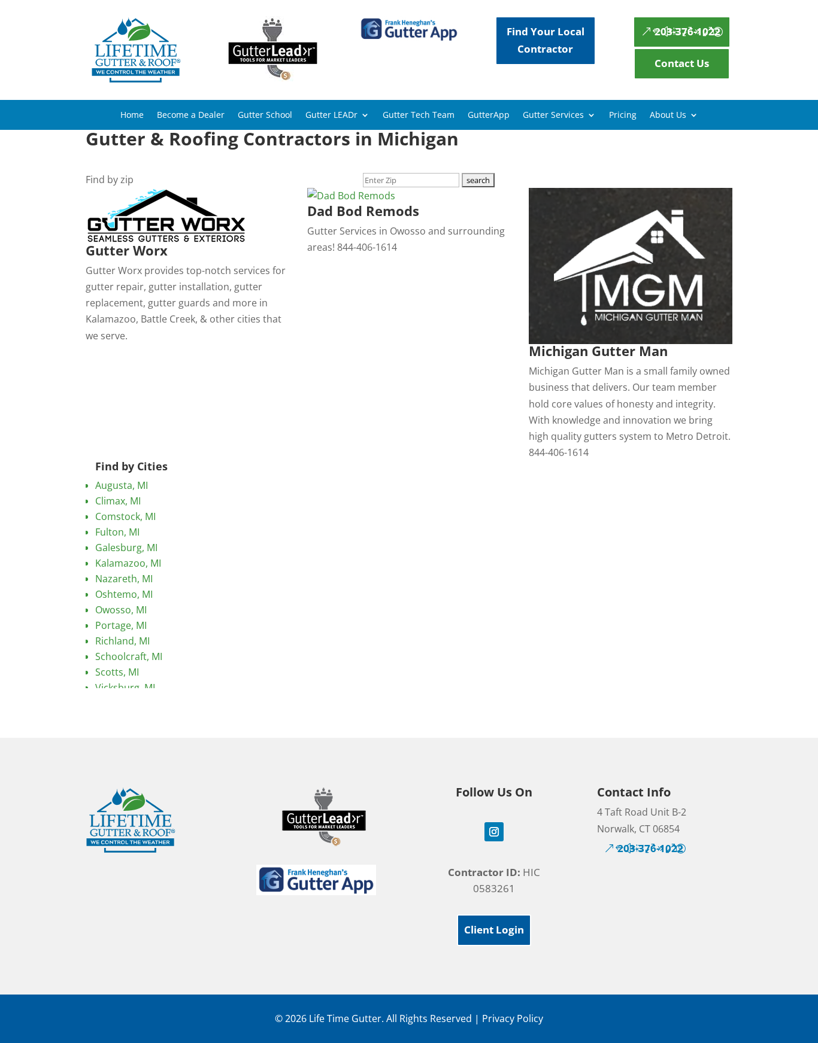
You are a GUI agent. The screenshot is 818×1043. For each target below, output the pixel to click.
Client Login (494, 929)
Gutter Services (553, 115)
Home (132, 115)
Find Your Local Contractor (545, 40)
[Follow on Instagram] (494, 831)
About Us (668, 115)
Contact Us (682, 63)
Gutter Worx (127, 250)
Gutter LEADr (331, 115)
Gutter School (265, 115)
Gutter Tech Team (419, 115)
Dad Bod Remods (363, 211)
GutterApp (489, 115)
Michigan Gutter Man (598, 351)
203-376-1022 (687, 31)
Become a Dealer (191, 115)
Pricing (623, 115)
